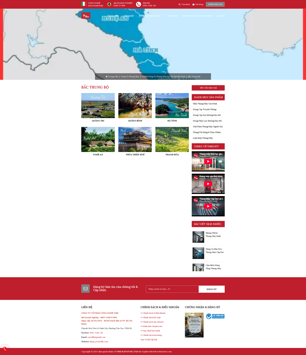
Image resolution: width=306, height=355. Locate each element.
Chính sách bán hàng (152, 335)
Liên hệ (221, 16)
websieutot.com (164, 351)
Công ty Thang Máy (130, 76)
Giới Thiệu (128, 16)
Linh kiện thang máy (203, 138)
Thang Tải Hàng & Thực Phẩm (207, 132)
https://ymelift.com (99, 341)
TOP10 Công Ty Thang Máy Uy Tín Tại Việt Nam (163, 76)
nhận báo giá (215, 4)
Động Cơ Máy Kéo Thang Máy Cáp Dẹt (215, 243)
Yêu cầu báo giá (208, 88)
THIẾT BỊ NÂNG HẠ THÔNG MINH (197, 16)
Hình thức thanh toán (152, 326)
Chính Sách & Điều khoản (153, 313)
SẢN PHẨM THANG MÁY (150, 16)
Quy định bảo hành (151, 330)
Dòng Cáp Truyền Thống (204, 109)
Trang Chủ (113, 16)
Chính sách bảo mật (151, 317)
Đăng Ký (212, 289)
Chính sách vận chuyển (153, 322)
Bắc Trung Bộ (194, 76)
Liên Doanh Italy (95, 5)
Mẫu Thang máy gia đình (205, 103)
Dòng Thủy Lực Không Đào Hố (207, 121)
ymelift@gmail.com (96, 337)
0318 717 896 (119, 5)
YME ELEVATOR (124, 351)
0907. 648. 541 (149, 5)
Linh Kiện (172, 16)
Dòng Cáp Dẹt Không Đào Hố (207, 115)
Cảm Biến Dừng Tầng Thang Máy (213, 260)
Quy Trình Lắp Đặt (149, 339)
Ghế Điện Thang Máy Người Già (208, 126)
